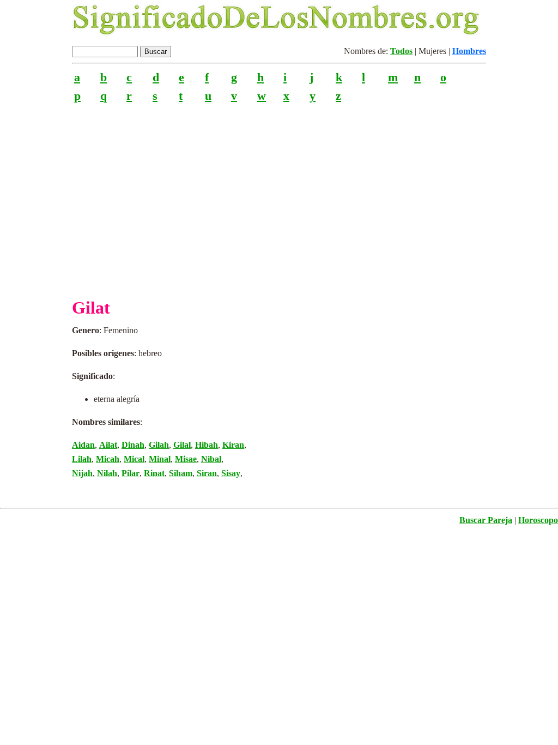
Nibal (211, 459)
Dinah (133, 444)
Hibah (206, 444)
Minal (160, 459)
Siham (180, 473)
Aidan (83, 444)
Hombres (469, 51)
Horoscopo (538, 520)
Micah (107, 459)
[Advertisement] (279, 195)
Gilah (159, 444)
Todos (401, 51)
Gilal (182, 444)
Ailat (108, 444)
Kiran (233, 444)
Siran (207, 473)
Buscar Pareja (485, 520)
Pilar (131, 473)
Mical (134, 459)
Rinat (154, 473)
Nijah (82, 473)
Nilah (107, 473)
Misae (186, 459)
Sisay (230, 473)
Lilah (82, 459)
